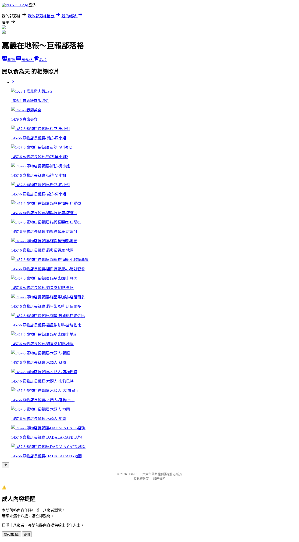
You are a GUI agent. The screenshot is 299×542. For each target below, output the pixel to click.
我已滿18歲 (11, 534)
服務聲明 (159, 479)
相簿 (11, 60)
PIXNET (133, 474)
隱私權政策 (141, 479)
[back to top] (5, 465)
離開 (27, 534)
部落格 (27, 60)
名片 (43, 60)
